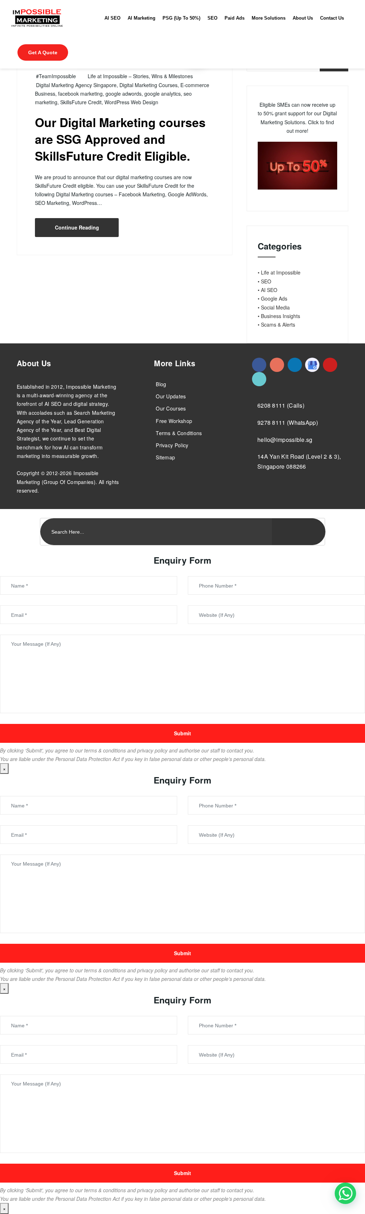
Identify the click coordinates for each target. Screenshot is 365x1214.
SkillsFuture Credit (81, 102)
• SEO (264, 281)
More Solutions (269, 18)
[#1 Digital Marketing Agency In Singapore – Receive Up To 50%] (345, 1193)
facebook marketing (80, 93)
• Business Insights (279, 315)
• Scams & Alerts (276, 324)
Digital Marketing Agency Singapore (76, 85)
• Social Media (274, 307)
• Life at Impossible (279, 272)
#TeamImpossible (56, 76)
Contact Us (332, 18)
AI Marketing (141, 18)
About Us (303, 18)
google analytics (162, 93)
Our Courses (171, 408)
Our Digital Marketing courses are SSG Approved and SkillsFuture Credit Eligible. (120, 139)
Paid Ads (235, 18)
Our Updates (171, 396)
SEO (212, 18)
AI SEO (112, 18)
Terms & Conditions (179, 433)
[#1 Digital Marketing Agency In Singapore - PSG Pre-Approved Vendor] (259, 365)
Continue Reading (77, 227)
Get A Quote (42, 52)
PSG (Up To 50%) (181, 18)
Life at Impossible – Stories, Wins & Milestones (140, 76)
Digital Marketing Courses (148, 85)
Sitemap (165, 457)
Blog (161, 384)
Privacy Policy (172, 445)
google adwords (124, 93)
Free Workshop (174, 420)
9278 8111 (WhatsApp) (287, 422)
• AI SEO (267, 289)
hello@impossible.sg (285, 439)
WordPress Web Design (131, 102)
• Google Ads (272, 298)
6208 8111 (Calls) (280, 405)
